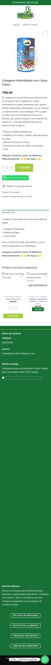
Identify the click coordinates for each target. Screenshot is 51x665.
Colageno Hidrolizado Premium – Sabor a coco (38, 301)
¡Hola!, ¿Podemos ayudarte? (24, 659)
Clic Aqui (30, 159)
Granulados (30, 25)
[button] (3, 12)
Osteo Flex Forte (13, 299)
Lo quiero (24, 167)
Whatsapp (31, 246)
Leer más (38, 309)
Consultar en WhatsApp (17, 178)
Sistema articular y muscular (21, 197)
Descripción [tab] (8, 213)
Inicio (16, 25)
